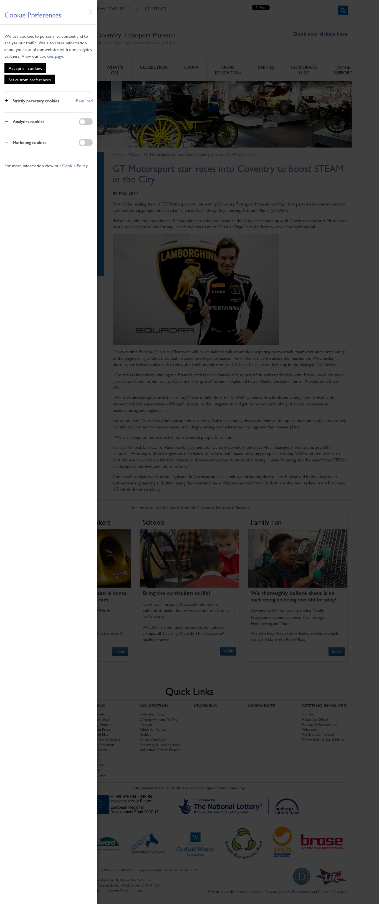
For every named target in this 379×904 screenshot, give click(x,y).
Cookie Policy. (75, 165)
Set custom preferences (30, 79)
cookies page (51, 56)
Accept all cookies (25, 68)
